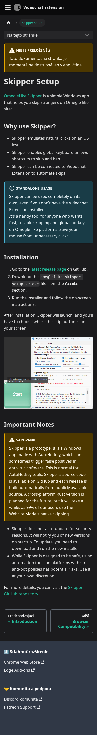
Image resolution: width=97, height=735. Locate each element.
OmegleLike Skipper (23, 96)
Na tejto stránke (22, 35)
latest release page (48, 269)
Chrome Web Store (22, 662)
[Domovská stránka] (8, 23)
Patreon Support (20, 707)
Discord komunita (21, 699)
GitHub (43, 481)
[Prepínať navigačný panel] (7, 7)
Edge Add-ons (17, 670)
